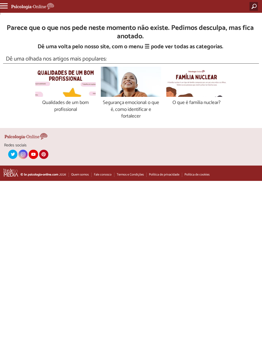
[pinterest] (43, 154)
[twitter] (12, 154)
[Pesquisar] (255, 6)
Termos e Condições (130, 175)
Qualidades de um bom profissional (65, 106)
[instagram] (23, 154)
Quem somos (80, 175)
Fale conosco (103, 175)
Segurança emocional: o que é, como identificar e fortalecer (131, 109)
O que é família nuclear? (196, 102)
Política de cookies (197, 175)
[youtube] (33, 154)
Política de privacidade (164, 175)
